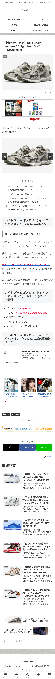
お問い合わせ (27, 670)
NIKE (7, 414)
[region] (27, 155)
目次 (23, 181)
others (16, 414)
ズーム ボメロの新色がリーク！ (25, 194)
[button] (49, 465)
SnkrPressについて (40, 666)
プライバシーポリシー (14, 666)
